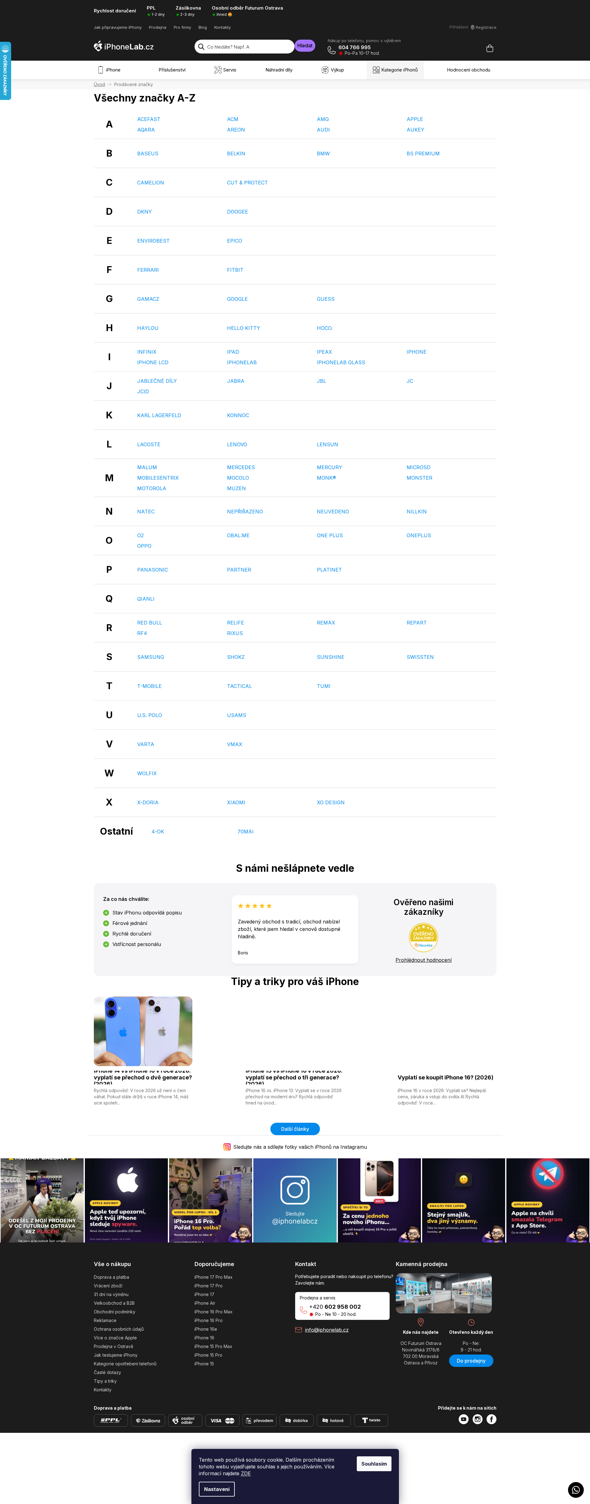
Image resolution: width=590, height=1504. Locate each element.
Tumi (323, 686)
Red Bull (149, 623)
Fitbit (235, 270)
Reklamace (105, 1320)
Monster (419, 478)
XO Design (331, 802)
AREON (236, 130)
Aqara (146, 130)
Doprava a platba (111, 1277)
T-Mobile (149, 686)
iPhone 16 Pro (208, 1320)
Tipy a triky (105, 1381)
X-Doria (148, 802)
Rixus (235, 633)
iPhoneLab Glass (341, 362)
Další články (295, 1129)
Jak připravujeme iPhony (118, 27)
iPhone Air (204, 1303)
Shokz (236, 657)
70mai (246, 831)
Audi (323, 130)
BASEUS (147, 153)
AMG (323, 119)
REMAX (326, 623)
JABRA (235, 381)
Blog (203, 27)
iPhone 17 (204, 1294)
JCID (143, 391)
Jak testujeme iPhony (116, 1355)
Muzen (236, 488)
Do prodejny (471, 1361)
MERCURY (329, 467)
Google (237, 299)
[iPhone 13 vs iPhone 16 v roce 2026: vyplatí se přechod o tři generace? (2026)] (295, 1030)
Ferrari (148, 270)
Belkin (236, 153)
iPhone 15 (204, 1363)
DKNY (144, 212)
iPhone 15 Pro (208, 1355)
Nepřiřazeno (245, 511)
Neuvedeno (333, 511)
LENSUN (327, 444)
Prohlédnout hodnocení (424, 960)
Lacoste (148, 444)
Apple (415, 119)
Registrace (486, 27)
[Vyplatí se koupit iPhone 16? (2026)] (447, 1030)
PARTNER (239, 570)
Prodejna (157, 27)
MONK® (326, 478)
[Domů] (99, 84)
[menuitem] (110, 70)
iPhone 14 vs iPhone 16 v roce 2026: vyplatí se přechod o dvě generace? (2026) (143, 1077)
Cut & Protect (247, 182)
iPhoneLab (242, 362)
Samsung (150, 657)
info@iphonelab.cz (327, 1330)
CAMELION (150, 182)
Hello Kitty (243, 328)
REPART (417, 623)
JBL (321, 381)
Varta (145, 744)
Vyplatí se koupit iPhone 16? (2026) (445, 1077)
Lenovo (237, 444)
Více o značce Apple (115, 1337)
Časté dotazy (107, 1372)
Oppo (144, 546)
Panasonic (152, 570)
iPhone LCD (152, 362)
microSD (418, 467)
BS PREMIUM (423, 153)
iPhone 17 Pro (208, 1285)
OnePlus (419, 535)
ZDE (246, 1473)
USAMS (236, 715)
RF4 (142, 633)
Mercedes (241, 467)
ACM (232, 119)
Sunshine (330, 657)
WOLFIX (147, 773)
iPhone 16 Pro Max (213, 1311)
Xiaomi (236, 802)
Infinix (146, 352)
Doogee (237, 212)
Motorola (151, 488)
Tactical (239, 686)
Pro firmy (182, 27)
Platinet (329, 570)
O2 (140, 535)
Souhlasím (374, 1464)
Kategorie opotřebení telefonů (125, 1363)
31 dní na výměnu (111, 1294)
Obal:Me (238, 535)
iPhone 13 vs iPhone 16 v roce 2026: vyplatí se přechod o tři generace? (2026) (294, 1077)
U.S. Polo (149, 715)
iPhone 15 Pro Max (213, 1346)
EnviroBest (153, 241)
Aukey (415, 130)
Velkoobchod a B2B (114, 1303)
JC (410, 381)
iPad (233, 352)
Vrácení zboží (108, 1285)
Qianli (146, 599)
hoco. (325, 328)
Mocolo (238, 478)
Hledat (304, 45)
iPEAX (324, 352)
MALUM (147, 467)
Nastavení (216, 1489)
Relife (235, 623)
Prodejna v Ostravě (113, 1346)
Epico (234, 241)
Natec (146, 511)
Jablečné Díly (157, 381)
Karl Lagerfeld (159, 415)
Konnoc (238, 415)
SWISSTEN (420, 657)
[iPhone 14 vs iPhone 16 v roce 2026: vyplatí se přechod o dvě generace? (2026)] (143, 1030)
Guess (325, 299)
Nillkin (417, 511)
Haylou (148, 328)
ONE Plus (330, 535)
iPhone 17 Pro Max (213, 1277)
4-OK (157, 831)
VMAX (234, 744)
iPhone (416, 352)
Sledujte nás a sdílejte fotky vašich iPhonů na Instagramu (300, 1147)
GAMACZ (148, 299)
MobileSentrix (158, 478)
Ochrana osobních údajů (119, 1329)
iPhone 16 (204, 1337)
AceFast (148, 119)
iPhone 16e (205, 1329)
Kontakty (222, 27)
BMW (323, 153)
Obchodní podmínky (114, 1311)
